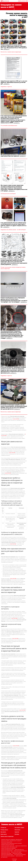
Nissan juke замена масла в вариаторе (7, 855)
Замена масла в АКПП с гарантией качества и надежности (11, 840)
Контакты (17, 834)
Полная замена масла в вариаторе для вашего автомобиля (11, 843)
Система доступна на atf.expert (8, 193)
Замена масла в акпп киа (5, 852)
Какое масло (4, 834)
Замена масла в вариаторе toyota (7, 854)
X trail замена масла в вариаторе (20, 854)
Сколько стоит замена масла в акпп (7, 849)
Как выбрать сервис (19, 827)
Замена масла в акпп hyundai (6, 853)
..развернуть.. (6, 49)
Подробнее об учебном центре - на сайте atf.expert (13, 229)
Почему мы (3, 827)
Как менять (3, 832)
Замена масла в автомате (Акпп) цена (20, 850)
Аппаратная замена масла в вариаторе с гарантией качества (11, 839)
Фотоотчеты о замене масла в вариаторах (11, 52)
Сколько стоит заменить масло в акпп (7, 845)
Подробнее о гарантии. (6, 86)
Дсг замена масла (4, 857)
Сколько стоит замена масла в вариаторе (8, 848)
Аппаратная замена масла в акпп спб (7, 844)
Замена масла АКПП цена (19, 849)
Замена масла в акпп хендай (16, 852)
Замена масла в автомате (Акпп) (6, 850)
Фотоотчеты (17, 829)
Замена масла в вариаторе (7, 836)
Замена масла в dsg (19, 855)
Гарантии (17, 832)
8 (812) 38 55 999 (23, 1)
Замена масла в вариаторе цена (21, 845)
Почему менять (4, 829)
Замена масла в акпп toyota (17, 853)
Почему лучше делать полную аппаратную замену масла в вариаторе (13, 267)
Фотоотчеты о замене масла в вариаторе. (11, 411)
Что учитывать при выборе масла (9, 125)
